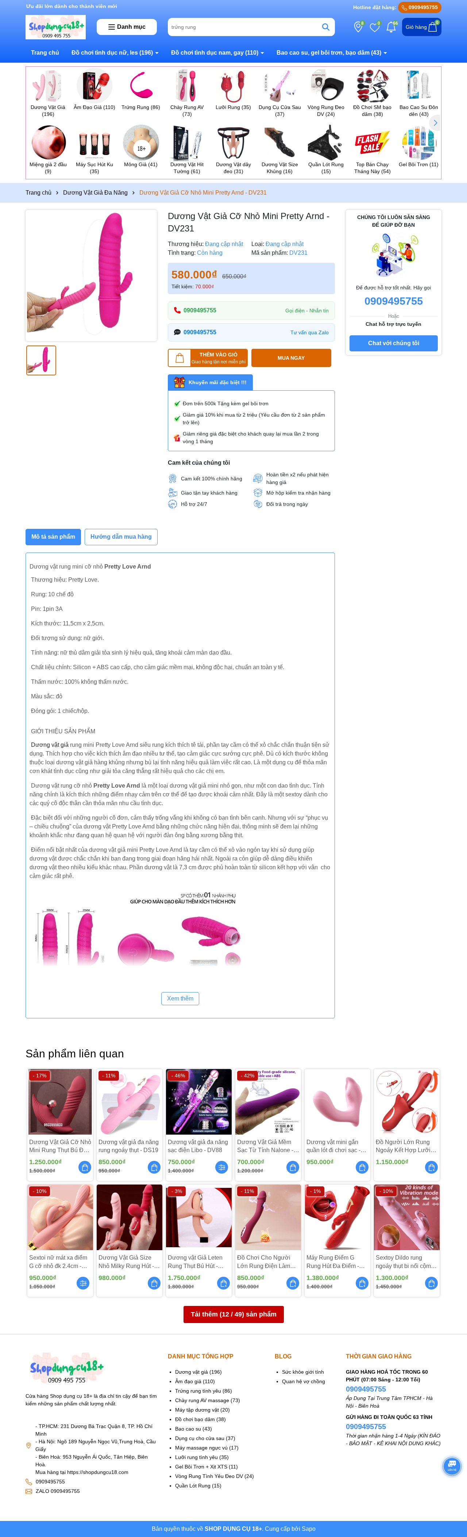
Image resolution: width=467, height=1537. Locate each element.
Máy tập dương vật (197, 1410)
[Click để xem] (91, 275)
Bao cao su (188, 1429)
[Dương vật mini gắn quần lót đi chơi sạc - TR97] (337, 1102)
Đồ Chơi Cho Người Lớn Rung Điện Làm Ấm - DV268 (263, 1262)
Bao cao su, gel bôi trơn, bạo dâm (329, 53)
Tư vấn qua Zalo (309, 332)
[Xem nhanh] (221, 1167)
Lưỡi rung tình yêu (196, 1457)
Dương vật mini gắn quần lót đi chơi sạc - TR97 (333, 1147)
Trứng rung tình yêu (198, 1391)
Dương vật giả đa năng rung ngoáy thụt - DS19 (129, 1146)
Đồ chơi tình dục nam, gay (214, 53)
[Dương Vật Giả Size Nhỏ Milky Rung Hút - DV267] (129, 1217)
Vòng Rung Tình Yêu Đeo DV (209, 1476)
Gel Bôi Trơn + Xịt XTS (201, 1467)
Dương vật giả (50, 745)
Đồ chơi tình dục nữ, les (112, 53)
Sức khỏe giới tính (303, 1372)
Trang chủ (45, 53)
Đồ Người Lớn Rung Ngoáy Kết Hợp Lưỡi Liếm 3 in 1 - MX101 (403, 1147)
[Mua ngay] (84, 1167)
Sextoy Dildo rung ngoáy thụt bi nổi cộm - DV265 (405, 1262)
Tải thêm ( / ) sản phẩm (234, 1314)
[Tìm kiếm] (326, 27)
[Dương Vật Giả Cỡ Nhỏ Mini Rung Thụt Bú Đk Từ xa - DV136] (60, 1102)
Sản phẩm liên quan (75, 1054)
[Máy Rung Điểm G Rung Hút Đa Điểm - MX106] (337, 1217)
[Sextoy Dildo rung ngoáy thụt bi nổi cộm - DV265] (407, 1217)
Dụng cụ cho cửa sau (199, 1438)
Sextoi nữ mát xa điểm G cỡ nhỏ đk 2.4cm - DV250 (58, 1262)
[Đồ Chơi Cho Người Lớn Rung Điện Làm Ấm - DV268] (268, 1217)
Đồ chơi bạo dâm (195, 1419)
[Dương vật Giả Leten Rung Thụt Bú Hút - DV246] (199, 1217)
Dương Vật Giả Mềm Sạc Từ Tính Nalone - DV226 (265, 1147)
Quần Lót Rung (193, 1486)
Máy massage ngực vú (201, 1448)
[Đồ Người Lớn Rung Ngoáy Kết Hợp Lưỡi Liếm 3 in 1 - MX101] (407, 1102)
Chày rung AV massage (202, 1400)
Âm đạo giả (188, 1381)
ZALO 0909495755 (58, 1491)
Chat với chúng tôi (393, 343)
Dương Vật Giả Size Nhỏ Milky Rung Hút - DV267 (126, 1262)
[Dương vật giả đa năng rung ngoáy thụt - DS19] (129, 1102)
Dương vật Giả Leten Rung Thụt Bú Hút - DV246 (195, 1262)
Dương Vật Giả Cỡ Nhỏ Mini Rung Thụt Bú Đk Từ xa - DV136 (60, 1147)
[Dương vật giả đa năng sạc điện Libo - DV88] (199, 1102)
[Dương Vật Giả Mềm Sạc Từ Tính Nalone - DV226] (268, 1102)
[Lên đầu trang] (452, 1486)
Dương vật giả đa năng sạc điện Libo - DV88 (198, 1146)
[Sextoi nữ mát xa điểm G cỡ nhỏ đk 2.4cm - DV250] (60, 1217)
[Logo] (56, 27)
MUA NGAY (291, 358)
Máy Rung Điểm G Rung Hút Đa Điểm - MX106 (332, 1262)
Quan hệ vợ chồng (303, 1381)
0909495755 (422, 7)
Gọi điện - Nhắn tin (307, 310)
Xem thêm (180, 998)
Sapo (309, 1529)
